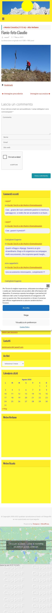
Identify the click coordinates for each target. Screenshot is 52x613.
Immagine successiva (39, 94)
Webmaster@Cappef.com (12, 347)
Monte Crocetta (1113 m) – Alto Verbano (21, 27)
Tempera (36, 524)
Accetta (26, 308)
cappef (6, 37)
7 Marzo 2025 (18, 37)
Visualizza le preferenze (26, 322)
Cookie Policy (24, 327)
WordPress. (45, 524)
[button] (48, 285)
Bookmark (8, 85)
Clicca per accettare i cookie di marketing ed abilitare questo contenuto (26, 545)
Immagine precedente (13, 94)
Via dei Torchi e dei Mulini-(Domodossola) (24, 205)
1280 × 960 (26, 41)
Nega (26, 315)
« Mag (4, 409)
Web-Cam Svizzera (9, 332)
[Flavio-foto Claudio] (26, 63)
